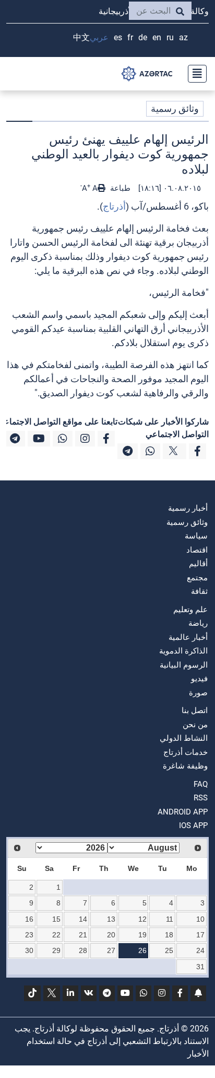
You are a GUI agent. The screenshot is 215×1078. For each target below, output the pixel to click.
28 (83, 950)
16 (29, 919)
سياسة (196, 536)
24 (200, 950)
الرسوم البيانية (184, 665)
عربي (99, 37)
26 (142, 950)
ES (118, 37)
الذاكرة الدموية (183, 651)
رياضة (198, 623)
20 (111, 935)
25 (169, 950)
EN (156, 37)
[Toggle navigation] (194, 73)
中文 (81, 37)
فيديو (199, 678)
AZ (183, 37)
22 (56, 935)
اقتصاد (197, 550)
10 (200, 919)
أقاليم (198, 563)
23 (29, 935)
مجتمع (197, 577)
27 (111, 950)
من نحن (195, 724)
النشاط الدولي (184, 738)
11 (169, 919)
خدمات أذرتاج (185, 752)
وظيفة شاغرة (185, 766)
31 (200, 966)
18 (169, 935)
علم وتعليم (190, 609)
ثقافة (199, 591)
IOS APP (193, 825)
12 (142, 919)
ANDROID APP (183, 812)
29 (56, 950)
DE (142, 37)
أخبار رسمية (188, 508)
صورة (198, 692)
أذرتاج (114, 206)
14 (83, 919)
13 (111, 919)
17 (200, 935)
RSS (201, 797)
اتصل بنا (195, 710)
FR (130, 37)
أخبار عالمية (188, 637)
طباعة (119, 188)
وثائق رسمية (175, 108)
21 (83, 935)
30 (29, 950)
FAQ (201, 784)
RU (170, 37)
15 (56, 919)
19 (142, 935)
